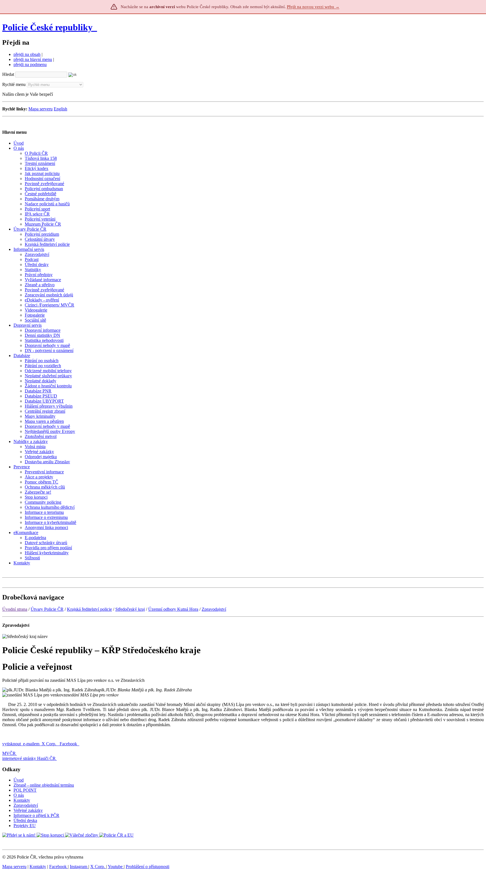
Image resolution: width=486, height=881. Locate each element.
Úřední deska (25, 820)
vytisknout (11, 743)
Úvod (19, 780)
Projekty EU (25, 825)
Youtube (116, 866)
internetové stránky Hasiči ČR (29, 758)
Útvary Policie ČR (47, 609)
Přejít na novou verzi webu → (313, 6)
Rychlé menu (14, 84)
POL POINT (25, 790)
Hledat (8, 74)
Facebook (69, 743)
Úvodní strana (14, 609)
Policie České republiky (47, 27)
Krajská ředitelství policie (89, 609)
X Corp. (49, 743)
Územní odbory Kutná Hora (173, 609)
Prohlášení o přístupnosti (147, 866)
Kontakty (22, 800)
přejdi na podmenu (30, 64)
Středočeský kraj (130, 609)
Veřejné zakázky (28, 810)
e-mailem (31, 743)
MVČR (9, 753)
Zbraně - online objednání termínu (44, 785)
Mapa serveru (40, 108)
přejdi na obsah (27, 54)
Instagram (79, 866)
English (60, 108)
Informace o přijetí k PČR (36, 815)
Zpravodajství (214, 609)
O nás (19, 795)
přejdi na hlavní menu (33, 59)
